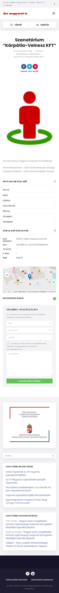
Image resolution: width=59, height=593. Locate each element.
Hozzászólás (14, 354)
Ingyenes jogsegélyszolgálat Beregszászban (28, 495)
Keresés (44, 24)
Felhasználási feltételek (16, 579)
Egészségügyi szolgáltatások (28, 54)
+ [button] (7, 270)
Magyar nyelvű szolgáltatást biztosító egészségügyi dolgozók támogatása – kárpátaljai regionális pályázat (29, 524)
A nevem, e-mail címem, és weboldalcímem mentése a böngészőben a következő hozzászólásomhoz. (26, 346)
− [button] (7, 275)
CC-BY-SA (51, 291)
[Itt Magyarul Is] (15, 13)
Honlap (12, 337)
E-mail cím (13, 330)
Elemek (39, 51)
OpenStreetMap (32, 291)
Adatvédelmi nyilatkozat (42, 579)
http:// (19, 257)
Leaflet (15, 291)
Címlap (29, 51)
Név (10, 323)
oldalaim (10, 543)
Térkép (18, 24)
